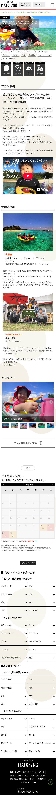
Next (51, 402)
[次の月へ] (52, 484)
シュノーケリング (44, 55)
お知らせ (41, 772)
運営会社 (33, 779)
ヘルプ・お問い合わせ (37, 775)
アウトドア (20, 51)
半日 (23, 55)
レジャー (30, 51)
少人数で (15, 55)
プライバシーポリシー (27, 782)
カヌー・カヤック (9, 58)
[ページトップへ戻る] (50, 782)
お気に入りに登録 (28, 563)
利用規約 (41, 779)
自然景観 (32, 55)
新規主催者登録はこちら (19, 779)
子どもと (6, 55)
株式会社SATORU (28, 790)
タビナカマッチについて (18, 775)
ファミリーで (41, 51)
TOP (11, 772)
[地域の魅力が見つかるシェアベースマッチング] (8, 4)
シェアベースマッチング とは (26, 772)
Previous (4, 402)
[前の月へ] (4, 484)
